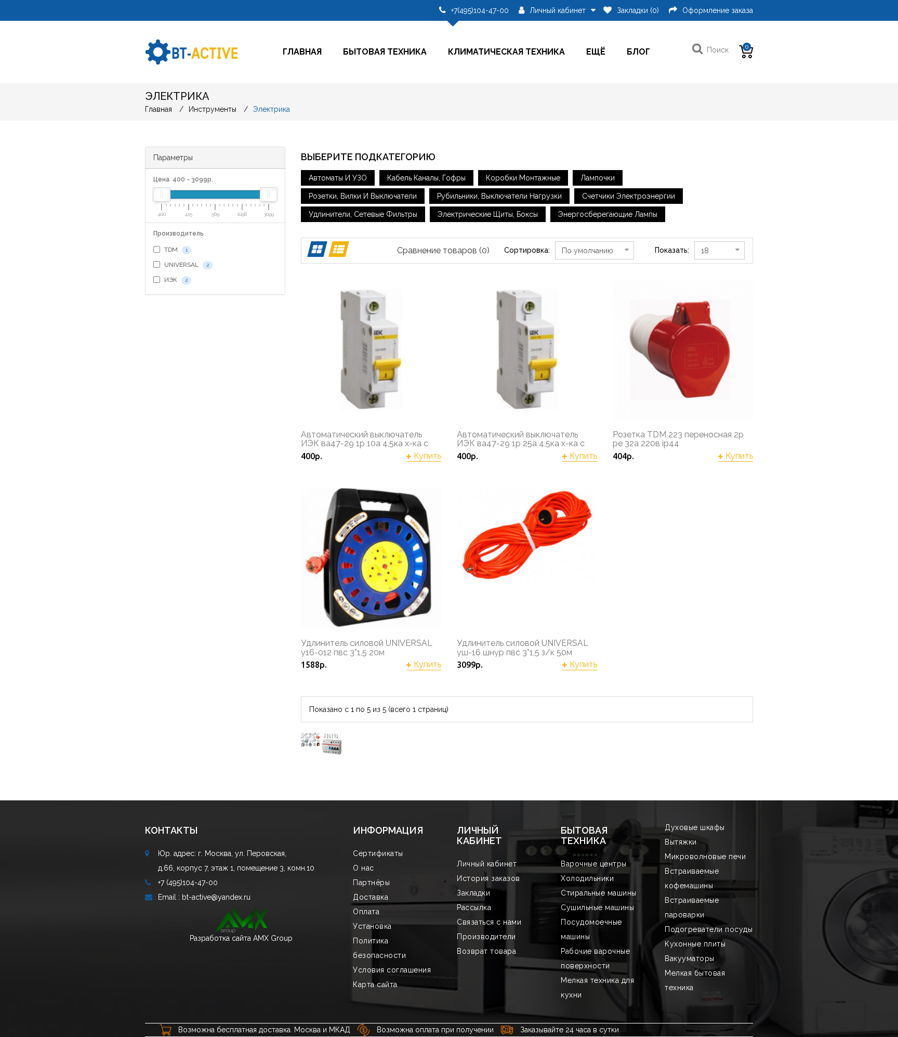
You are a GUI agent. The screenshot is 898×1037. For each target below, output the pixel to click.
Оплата (366, 912)
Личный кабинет (487, 864)
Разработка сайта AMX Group (241, 938)
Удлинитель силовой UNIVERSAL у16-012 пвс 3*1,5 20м (366, 648)
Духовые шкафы (695, 827)
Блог (638, 52)
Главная (302, 52)
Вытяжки (681, 842)
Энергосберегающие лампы (607, 214)
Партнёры (371, 882)
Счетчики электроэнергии (628, 196)
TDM (175, 249)
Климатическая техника (506, 52)
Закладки (473, 893)
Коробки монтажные (523, 178)
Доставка (370, 897)
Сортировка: (527, 250)
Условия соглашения (392, 970)
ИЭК (175, 279)
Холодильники (587, 878)
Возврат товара (486, 951)
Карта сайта (375, 984)
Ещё (595, 52)
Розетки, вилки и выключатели (363, 196)
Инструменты (212, 109)
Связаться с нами (489, 922)
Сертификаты (378, 853)
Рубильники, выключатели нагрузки (499, 196)
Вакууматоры (690, 958)
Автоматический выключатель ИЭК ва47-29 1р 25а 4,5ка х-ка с (521, 439)
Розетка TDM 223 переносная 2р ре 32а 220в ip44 (678, 439)
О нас (363, 868)
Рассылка (474, 907)
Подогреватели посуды (708, 929)
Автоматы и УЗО (338, 178)
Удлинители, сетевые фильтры (363, 214)
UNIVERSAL (186, 264)
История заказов (488, 878)
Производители (486, 936)
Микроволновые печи (705, 856)
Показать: (672, 250)
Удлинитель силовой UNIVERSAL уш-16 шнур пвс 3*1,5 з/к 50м (522, 648)
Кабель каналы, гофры (426, 178)
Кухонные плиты (695, 944)
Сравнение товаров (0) (443, 250)
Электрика (271, 109)
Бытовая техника (385, 52)
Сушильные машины (597, 907)
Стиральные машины (599, 893)
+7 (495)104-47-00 (188, 882)
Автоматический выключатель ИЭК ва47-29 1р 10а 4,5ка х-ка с (364, 439)
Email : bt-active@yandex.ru (204, 897)
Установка (372, 926)
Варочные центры (594, 864)
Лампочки (597, 178)
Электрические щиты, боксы (488, 214)
